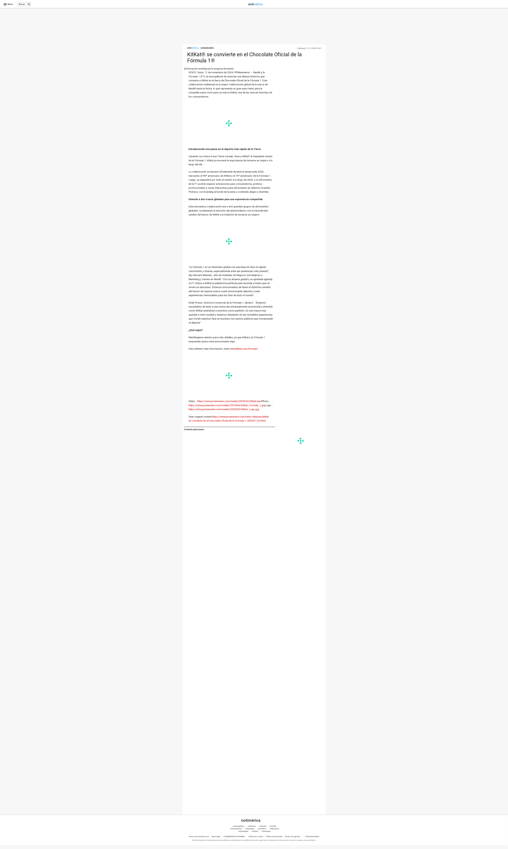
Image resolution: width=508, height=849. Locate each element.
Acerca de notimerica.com (199, 836)
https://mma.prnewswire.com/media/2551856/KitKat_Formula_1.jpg (227, 405)
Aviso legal (216, 836)
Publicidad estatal (312, 836)
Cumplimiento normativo (234, 836)
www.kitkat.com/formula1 (244, 349)
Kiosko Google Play (292, 836)
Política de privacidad (274, 836)
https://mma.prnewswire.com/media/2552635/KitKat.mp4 (229, 401)
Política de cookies (255, 836)
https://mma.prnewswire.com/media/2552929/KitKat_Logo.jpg (224, 409)
